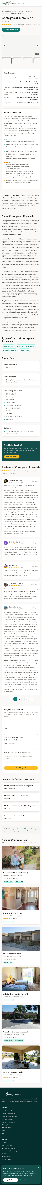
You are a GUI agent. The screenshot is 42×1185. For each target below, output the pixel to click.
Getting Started (7, 1125)
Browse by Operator (8, 1122)
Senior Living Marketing (9, 1151)
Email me (9, 740)
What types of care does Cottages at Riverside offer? (18, 787)
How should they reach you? (13, 737)
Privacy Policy (6, 1156)
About (4, 1142)
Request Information (11, 29)
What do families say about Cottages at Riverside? (19, 807)
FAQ (3, 1133)
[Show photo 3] (28, 60)
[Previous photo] (4, 45)
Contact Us (5, 1154)
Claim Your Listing (7, 1145)
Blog (3, 1130)
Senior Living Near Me (8, 1114)
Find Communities (8, 1111)
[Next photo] (37, 45)
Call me (18, 740)
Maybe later (23, 1180)
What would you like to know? (17, 752)
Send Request (21, 768)
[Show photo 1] (6, 60)
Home (4, 11)
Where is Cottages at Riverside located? (16, 797)
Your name (7, 720)
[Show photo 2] (17, 60)
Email (5, 729)
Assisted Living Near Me (9, 1116)
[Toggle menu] (38, 3)
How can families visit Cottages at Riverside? (17, 817)
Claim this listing (30, 829)
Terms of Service (7, 1159)
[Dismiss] (38, 1167)
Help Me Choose (11, 456)
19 (26, 699)
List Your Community (8, 1148)
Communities (11, 11)
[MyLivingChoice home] (13, 3)
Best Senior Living (7, 1119)
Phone (9, 743)
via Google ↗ (34, 481)
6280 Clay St (6, 21)
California (21, 11)
